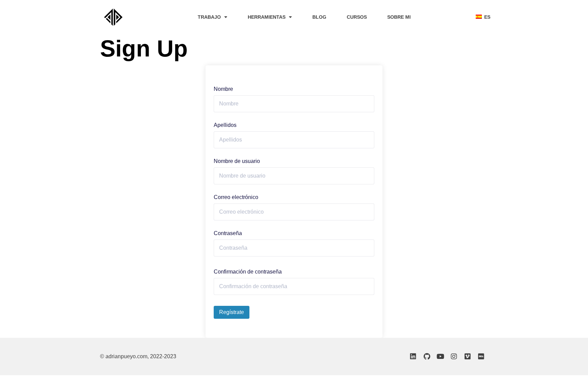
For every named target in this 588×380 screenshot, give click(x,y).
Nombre (223, 89)
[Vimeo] (467, 356)
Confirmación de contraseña (248, 272)
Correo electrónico (236, 197)
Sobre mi (399, 17)
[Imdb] (481, 356)
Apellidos (225, 125)
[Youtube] (440, 356)
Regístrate (231, 312)
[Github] (427, 356)
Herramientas (266, 17)
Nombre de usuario (237, 161)
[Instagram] (454, 356)
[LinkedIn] (413, 356)
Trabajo (209, 17)
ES (486, 17)
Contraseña (228, 233)
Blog (319, 17)
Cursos (357, 17)
